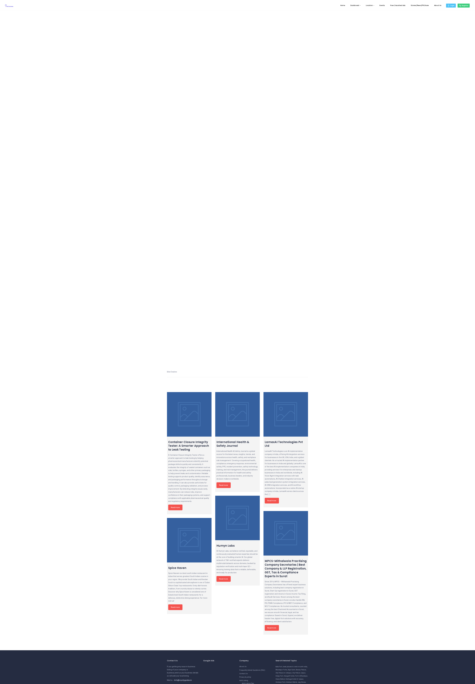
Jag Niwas (302, 682)
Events (382, 5)
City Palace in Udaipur (284, 673)
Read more (175, 507)
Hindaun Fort (280, 682)
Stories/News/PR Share (420, 5)
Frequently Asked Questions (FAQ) (252, 670)
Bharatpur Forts (281, 670)
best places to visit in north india (295, 667)
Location (369, 5)
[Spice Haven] (189, 540)
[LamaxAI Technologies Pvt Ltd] (285, 414)
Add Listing (243, 680)
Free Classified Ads (397, 5)
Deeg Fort (279, 676)
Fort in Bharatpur (301, 676)
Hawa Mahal (280, 679)
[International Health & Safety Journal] (237, 414)
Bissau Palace (301, 670)
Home (342, 5)
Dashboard (354, 5)
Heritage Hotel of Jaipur (294, 679)
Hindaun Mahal (291, 682)
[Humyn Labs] (237, 518)
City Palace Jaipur (298, 673)
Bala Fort (279, 667)
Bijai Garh (291, 670)
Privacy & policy (245, 677)
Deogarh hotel (289, 676)
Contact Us (243, 673)
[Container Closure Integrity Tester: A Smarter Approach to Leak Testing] (189, 414)
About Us (437, 5)
